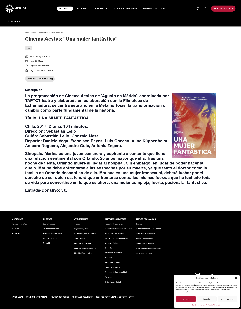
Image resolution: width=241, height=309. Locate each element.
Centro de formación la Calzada (148, 229)
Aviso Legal (17, 297)
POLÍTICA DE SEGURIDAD (82, 297)
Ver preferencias (227, 299)
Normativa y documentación (85, 234)
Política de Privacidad (213, 305)
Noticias (15, 229)
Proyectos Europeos (113, 262)
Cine (29, 48)
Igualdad (108, 257)
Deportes (108, 248)
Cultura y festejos (50, 238)
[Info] (198, 8)
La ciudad (82, 9)
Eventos (15, 21)
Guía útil (46, 243)
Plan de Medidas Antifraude (85, 248)
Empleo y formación (154, 9)
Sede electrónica (222, 8)
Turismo (108, 277)
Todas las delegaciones (114, 224)
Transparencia (79, 238)
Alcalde (77, 224)
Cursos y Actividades (144, 253)
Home (27, 33)
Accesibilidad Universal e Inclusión (118, 229)
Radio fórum (17, 233)
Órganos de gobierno (82, 229)
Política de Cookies (198, 305)
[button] (236, 278)
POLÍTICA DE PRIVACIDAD (36, 297)
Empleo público (142, 224)
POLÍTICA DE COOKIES (59, 297)
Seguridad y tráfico (112, 267)
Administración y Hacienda (115, 233)
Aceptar (186, 299)
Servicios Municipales (125, 9)
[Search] (205, 8)
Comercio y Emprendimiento (116, 238)
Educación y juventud (113, 252)
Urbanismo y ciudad (113, 282)
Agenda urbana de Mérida (53, 233)
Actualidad (65, 9)
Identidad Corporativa (83, 253)
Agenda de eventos (19, 224)
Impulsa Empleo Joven (145, 238)
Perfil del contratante (82, 243)
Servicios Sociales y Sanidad (116, 272)
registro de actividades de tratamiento (115, 297)
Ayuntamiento (100, 9)
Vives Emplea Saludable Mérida (148, 248)
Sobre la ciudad (49, 224)
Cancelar (206, 299)
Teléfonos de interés (51, 229)
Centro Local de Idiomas (145, 233)
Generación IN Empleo (145, 243)
